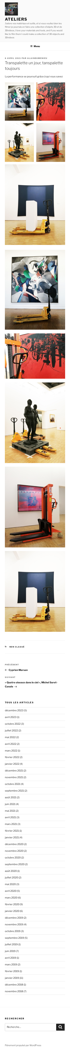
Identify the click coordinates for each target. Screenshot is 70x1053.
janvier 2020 (12, 911)
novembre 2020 (14, 850)
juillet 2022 (11, 730)
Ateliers (16, 19)
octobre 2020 (13, 857)
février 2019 (12, 971)
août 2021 (10, 797)
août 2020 (11, 871)
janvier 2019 (12, 977)
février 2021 (12, 830)
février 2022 (12, 757)
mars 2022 (11, 750)
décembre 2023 (14, 710)
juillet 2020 (11, 877)
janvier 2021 (12, 837)
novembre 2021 (14, 777)
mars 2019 (11, 964)
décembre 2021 (14, 770)
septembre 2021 (14, 790)
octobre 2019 (12, 931)
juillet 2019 (11, 944)
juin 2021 (10, 804)
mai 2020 (10, 884)
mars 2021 (11, 824)
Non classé (17, 647)
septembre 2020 (14, 864)
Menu (37, 46)
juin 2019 (10, 951)
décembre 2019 (14, 917)
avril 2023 (10, 717)
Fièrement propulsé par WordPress (23, 1045)
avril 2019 (10, 957)
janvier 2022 (12, 763)
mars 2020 (11, 897)
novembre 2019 (14, 924)
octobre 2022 (13, 723)
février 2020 (12, 904)
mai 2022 (10, 737)
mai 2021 (10, 810)
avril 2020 (10, 890)
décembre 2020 (14, 844)
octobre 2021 (12, 784)
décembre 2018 (14, 984)
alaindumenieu (37, 58)
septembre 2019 (14, 937)
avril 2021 (10, 817)
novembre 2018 (14, 991)
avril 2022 (10, 743)
